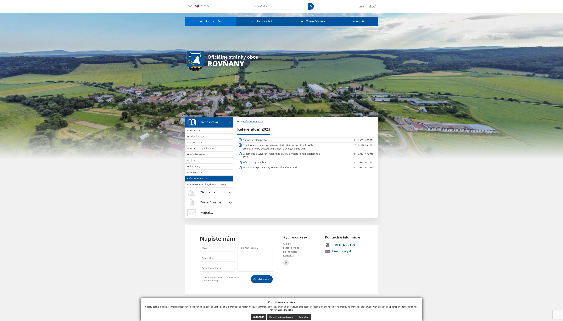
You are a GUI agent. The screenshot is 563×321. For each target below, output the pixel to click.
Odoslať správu (261, 279)
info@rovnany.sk (342, 251)
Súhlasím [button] (258, 317)
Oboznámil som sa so (222, 279)
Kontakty (359, 21)
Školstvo (191, 160)
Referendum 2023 (197, 178)
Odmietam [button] (304, 317)
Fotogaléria (290, 251)
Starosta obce (194, 142)
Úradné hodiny (195, 136)
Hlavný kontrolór (196, 154)
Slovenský (204, 5)
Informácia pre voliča (254, 162)
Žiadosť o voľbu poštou (255, 140)
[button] (210, 21)
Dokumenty (194, 166)
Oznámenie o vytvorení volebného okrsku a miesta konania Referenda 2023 (281, 155)
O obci (287, 244)
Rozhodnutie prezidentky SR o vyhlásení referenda (270, 167)
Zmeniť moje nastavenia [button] (281, 317)
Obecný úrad (194, 130)
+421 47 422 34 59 (343, 245)
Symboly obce (194, 172)
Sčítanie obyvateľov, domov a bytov (206, 184)
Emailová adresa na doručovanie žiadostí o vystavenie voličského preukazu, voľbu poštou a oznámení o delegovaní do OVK (278, 146)
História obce (291, 248)
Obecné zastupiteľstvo (199, 148)
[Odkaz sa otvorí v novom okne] (286, 263)
